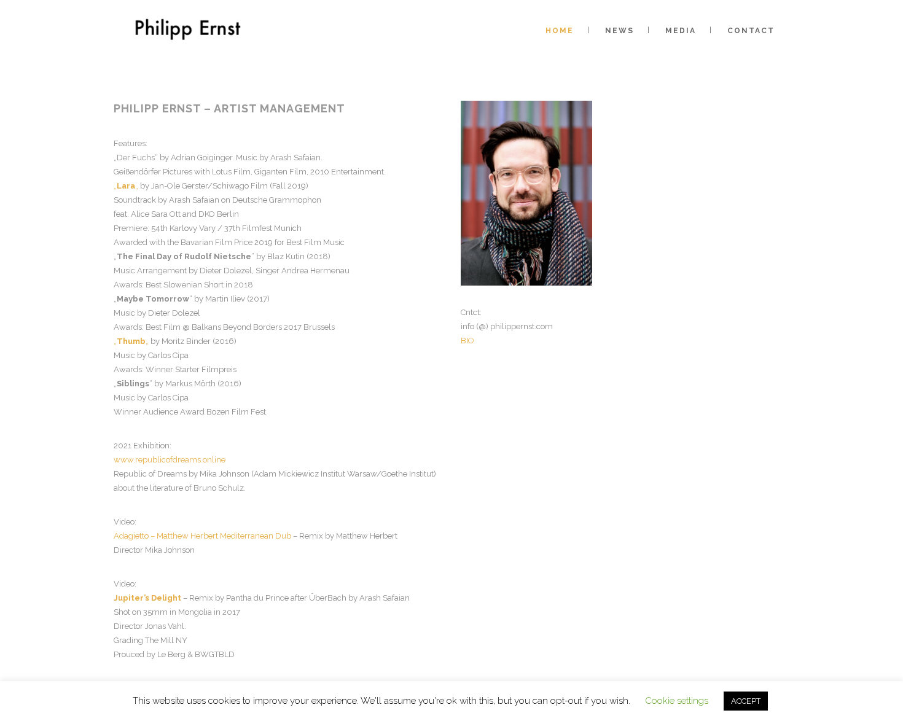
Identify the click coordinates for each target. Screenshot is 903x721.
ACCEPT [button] (745, 701)
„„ (126, 185)
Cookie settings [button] (676, 700)
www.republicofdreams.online (169, 459)
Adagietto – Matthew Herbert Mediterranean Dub (202, 535)
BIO (467, 340)
